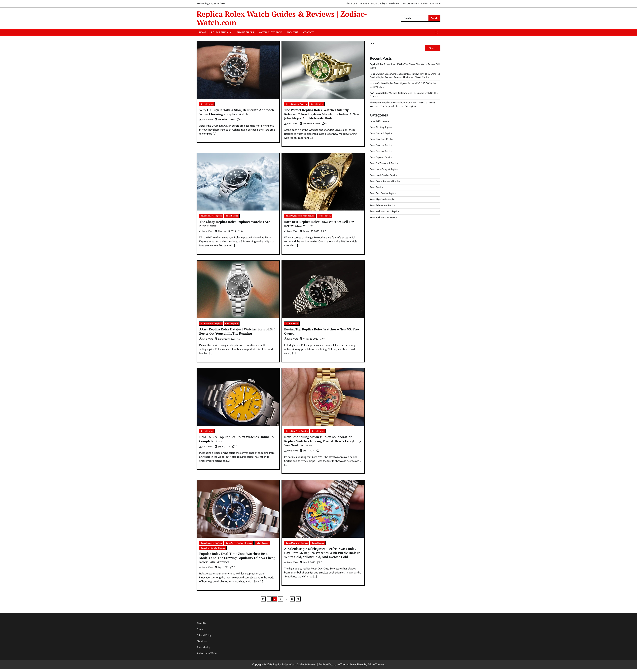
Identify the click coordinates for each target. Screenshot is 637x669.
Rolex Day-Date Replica (296, 431)
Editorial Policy (378, 3)
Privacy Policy (410, 3)
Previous (263, 599)
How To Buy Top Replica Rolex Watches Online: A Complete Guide (236, 439)
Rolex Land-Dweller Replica (383, 175)
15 (292, 598)
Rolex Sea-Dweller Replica (383, 193)
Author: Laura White (430, 3)
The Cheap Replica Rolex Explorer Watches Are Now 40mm (234, 224)
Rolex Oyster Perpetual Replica (299, 215)
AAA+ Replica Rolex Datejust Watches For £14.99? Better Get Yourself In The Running (237, 331)
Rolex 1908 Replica (379, 120)
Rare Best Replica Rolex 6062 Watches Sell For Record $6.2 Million (319, 224)
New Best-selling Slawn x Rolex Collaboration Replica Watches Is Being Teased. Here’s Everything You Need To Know (322, 441)
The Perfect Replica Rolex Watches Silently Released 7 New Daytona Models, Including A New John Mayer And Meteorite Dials (321, 114)
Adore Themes (376, 664)
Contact (363, 3)
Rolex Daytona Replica (296, 104)
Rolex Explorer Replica (211, 215)
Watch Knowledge (270, 32)
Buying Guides (245, 32)
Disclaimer (394, 3)
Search (373, 43)
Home (202, 32)
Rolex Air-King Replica (381, 126)
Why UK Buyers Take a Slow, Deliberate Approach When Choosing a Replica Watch (236, 112)
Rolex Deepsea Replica (381, 151)
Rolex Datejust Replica (211, 323)
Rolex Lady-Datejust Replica (384, 169)
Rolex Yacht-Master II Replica (384, 211)
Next (298, 599)
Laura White (207, 119)
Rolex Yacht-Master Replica (383, 217)
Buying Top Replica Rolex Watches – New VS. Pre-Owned (321, 331)
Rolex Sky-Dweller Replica (213, 548)
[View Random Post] (436, 32)
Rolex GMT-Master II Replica (238, 543)
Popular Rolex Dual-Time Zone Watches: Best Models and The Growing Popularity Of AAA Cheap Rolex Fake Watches (237, 558)
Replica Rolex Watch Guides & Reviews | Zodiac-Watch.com (282, 18)
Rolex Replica (219, 32)
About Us (350, 3)
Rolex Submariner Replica (382, 205)
